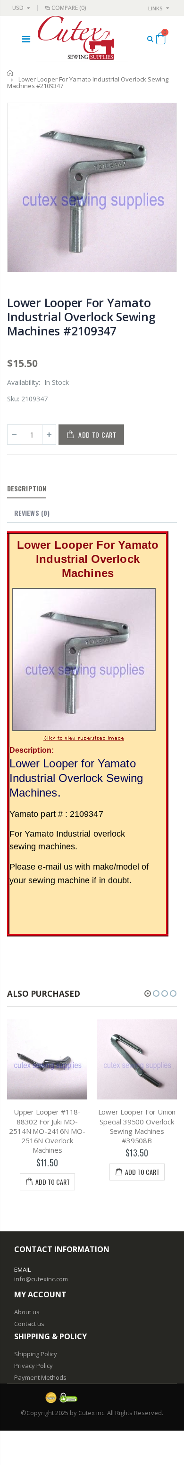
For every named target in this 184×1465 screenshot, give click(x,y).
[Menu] (26, 39)
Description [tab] (26, 488)
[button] (147, 993)
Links (155, 8)
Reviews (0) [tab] (32, 513)
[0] (160, 40)
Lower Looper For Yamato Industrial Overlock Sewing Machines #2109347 (81, 316)
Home (10, 73)
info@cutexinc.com (41, 1279)
